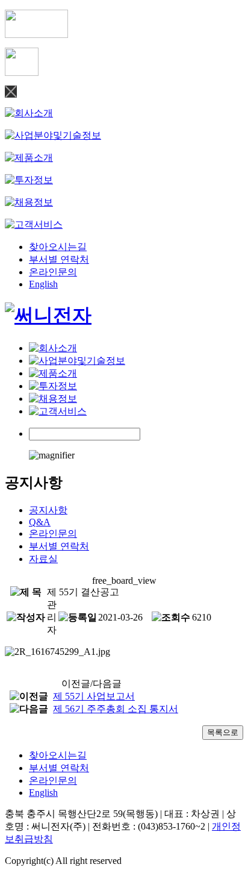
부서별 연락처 (59, 259)
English (43, 284)
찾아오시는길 (58, 247)
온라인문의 (53, 272)
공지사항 (48, 510)
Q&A (40, 522)
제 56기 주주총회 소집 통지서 (115, 709)
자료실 (43, 559)
